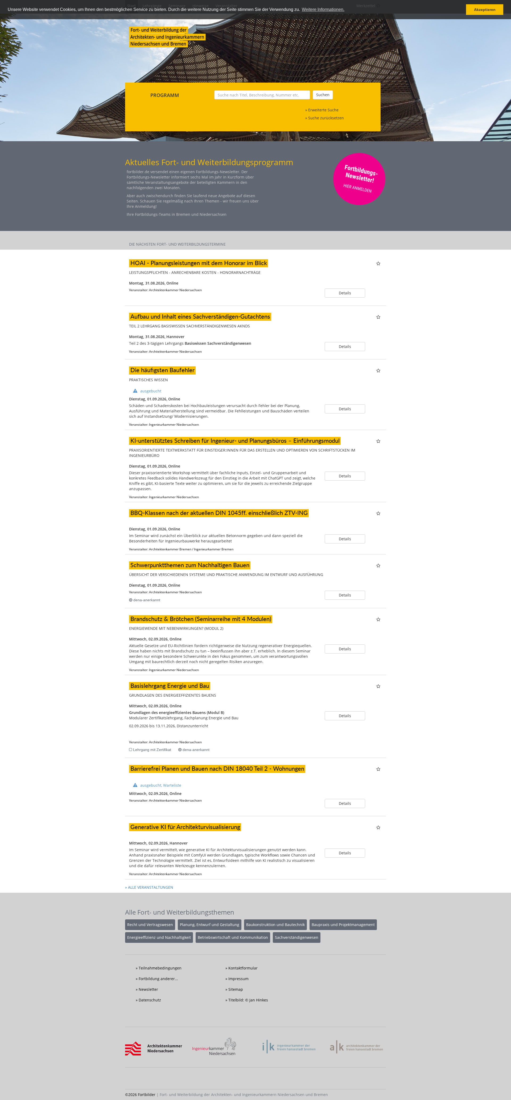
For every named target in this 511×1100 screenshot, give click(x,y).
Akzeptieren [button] (485, 9)
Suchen (322, 94)
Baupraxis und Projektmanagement (343, 924)
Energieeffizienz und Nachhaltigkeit (159, 937)
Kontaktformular (243, 968)
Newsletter (148, 989)
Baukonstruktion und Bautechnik (275, 924)
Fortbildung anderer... (158, 978)
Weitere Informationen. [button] (323, 9)
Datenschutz (150, 999)
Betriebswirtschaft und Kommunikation (233, 937)
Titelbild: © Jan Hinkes (248, 999)
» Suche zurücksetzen (324, 117)
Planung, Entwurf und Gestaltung (209, 924)
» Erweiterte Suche (322, 109)
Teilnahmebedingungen (160, 968)
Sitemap (235, 989)
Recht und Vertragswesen (150, 924)
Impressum (238, 978)
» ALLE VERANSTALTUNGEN (149, 887)
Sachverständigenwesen (296, 937)
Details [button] (345, 292)
